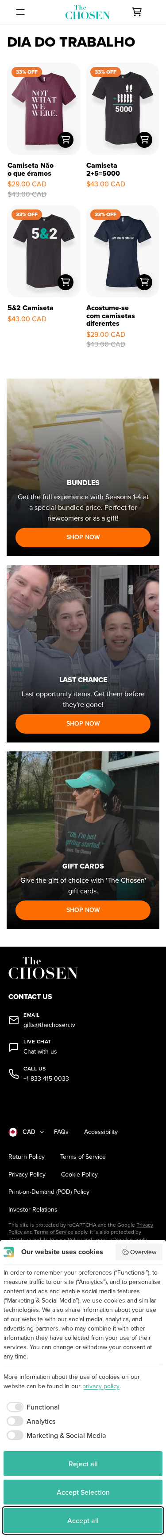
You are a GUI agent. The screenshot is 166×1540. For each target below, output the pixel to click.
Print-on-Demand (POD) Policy (48, 1192)
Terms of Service (83, 1157)
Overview (143, 1252)
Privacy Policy (27, 1174)
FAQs (61, 1132)
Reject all (83, 1464)
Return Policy (26, 1157)
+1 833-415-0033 (46, 1078)
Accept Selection (83, 1492)
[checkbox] (32, 1407)
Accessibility (101, 1132)
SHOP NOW (83, 537)
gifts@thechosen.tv (49, 1025)
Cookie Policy (79, 1174)
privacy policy (101, 1386)
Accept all (83, 1520)
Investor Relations (33, 1209)
